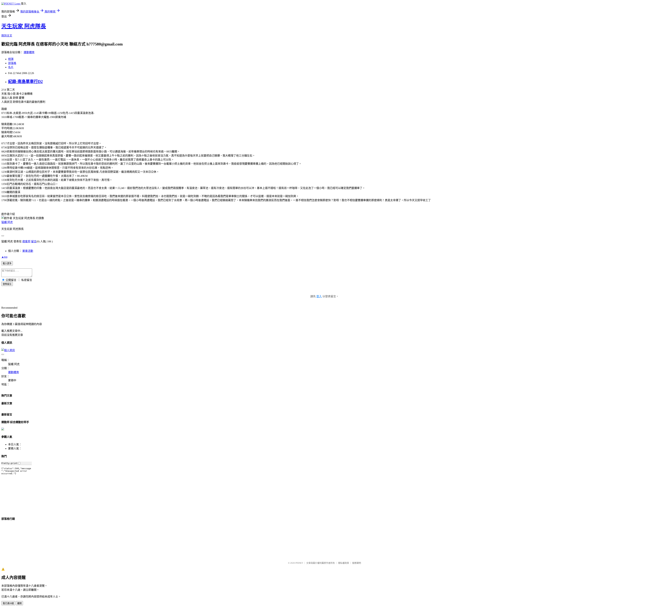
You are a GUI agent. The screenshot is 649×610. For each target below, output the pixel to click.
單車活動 (27, 250)
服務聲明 (356, 563)
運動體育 (29, 52)
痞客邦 (26, 241)
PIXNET (299, 563)
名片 (11, 67)
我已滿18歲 (8, 603)
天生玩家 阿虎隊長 (23, 26)
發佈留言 (7, 284)
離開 (19, 603)
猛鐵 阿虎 (7, 222)
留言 (34, 241)
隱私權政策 (343, 563)
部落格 (12, 63)
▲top (4, 256)
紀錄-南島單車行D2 (25, 81)
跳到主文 (6, 35)
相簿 (11, 59)
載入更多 (7, 263)
